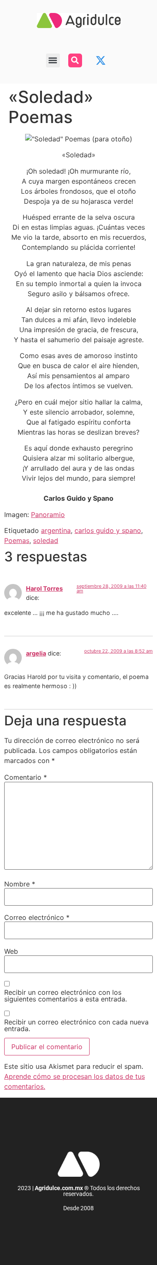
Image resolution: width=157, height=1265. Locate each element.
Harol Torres (44, 588)
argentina (56, 530)
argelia (36, 653)
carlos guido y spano (108, 530)
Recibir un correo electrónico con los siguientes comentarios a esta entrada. (65, 995)
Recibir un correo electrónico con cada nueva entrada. (76, 1025)
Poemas (16, 540)
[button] (53, 60)
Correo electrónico (36, 917)
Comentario (25, 777)
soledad (45, 540)
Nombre (19, 884)
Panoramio (48, 514)
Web (11, 951)
